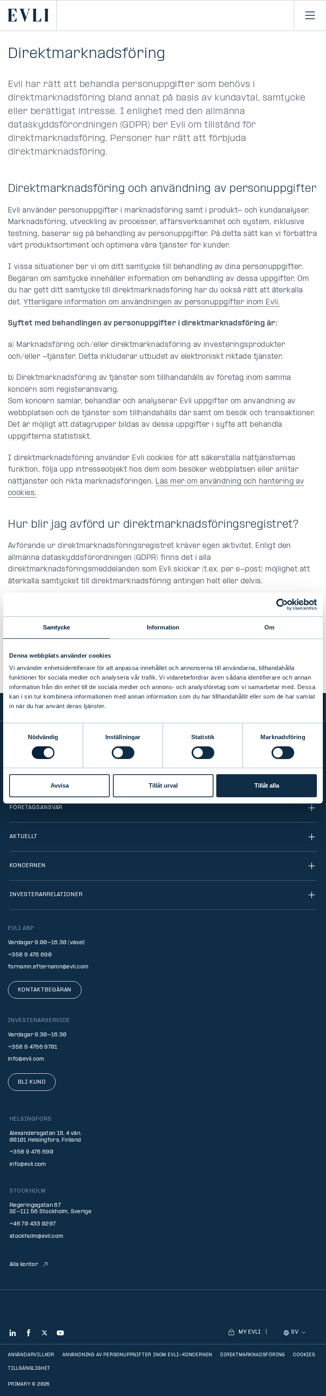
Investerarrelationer (46, 895)
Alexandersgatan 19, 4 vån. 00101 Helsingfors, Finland (46, 1137)
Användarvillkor (31, 1355)
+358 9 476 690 (30, 955)
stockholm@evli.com (36, 1236)
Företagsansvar (36, 808)
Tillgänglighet (29, 1368)
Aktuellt (23, 837)
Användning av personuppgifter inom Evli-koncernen (137, 1355)
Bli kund (32, 1082)
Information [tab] (163, 627)
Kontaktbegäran (45, 990)
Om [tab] (269, 627)
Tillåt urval (163, 785)
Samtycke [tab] (56, 627)
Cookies (304, 1355)
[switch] (123, 752)
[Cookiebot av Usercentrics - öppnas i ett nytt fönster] (282, 604)
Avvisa (59, 785)
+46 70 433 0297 (33, 1224)
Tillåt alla (266, 785)
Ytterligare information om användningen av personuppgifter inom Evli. (151, 302)
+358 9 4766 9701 (33, 1047)
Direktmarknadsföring (252, 1355)
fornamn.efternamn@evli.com (48, 967)
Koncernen (28, 866)
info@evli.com (26, 1059)
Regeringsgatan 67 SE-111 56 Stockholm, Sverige (50, 1208)
